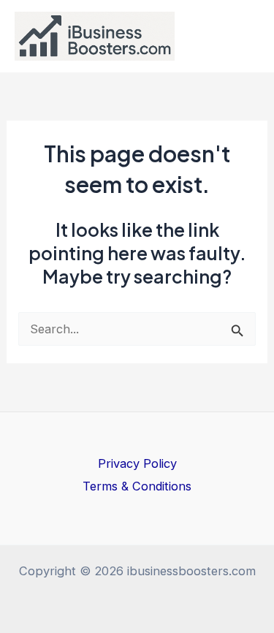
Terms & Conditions (137, 486)
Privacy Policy (137, 463)
